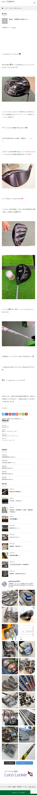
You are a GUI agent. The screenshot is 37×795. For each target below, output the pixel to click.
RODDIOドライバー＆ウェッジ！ (10, 436)
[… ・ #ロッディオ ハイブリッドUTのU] (10, 717)
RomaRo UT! (5, 427)
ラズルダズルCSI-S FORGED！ (20, 564)
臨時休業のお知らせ (7, 473)
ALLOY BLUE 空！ (8, 418)
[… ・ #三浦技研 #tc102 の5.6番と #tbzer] (27, 666)
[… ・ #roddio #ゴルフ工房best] (27, 683)
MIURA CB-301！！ (16, 546)
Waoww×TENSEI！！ (16, 491)
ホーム (2, 786)
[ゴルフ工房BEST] (8, 2)
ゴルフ (14, 27)
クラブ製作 (8, 786)
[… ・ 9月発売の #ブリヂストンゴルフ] (10, 598)
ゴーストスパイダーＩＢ (8, 440)
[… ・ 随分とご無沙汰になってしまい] (10, 734)
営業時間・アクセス (22, 786)
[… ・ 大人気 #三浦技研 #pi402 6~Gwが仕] (10, 752)
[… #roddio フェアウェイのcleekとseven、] (10, 666)
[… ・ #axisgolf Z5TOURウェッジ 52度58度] (27, 615)
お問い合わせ (32, 786)
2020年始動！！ (14, 519)
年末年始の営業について (8, 462)
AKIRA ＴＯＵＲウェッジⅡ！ (9, 431)
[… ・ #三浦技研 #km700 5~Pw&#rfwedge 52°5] (27, 734)
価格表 (14, 786)
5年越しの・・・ (19, 418)
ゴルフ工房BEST (21, 792)
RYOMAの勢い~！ (15, 555)
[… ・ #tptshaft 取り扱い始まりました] (27, 752)
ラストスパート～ (15, 537)
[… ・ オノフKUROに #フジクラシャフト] (27, 717)
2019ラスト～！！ (15, 528)
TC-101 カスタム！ (16, 501)
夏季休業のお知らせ (7, 468)
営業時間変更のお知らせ (8, 457)
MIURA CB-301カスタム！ (18, 573)
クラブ (5, 408)
